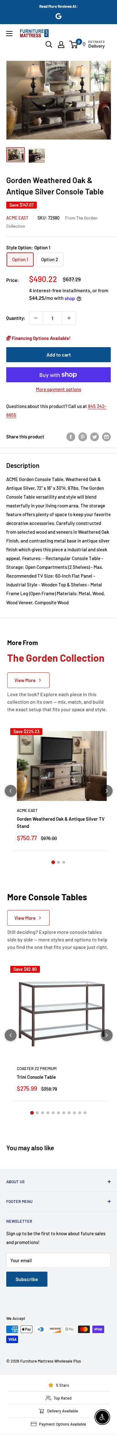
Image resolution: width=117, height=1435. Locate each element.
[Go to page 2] (58, 862)
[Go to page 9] (74, 1112)
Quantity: (15, 318)
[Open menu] (9, 33)
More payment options (58, 389)
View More (25, 680)
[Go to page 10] (79, 1112)
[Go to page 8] (69, 1112)
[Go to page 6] (58, 1112)
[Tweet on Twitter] (94, 436)
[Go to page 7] (63, 1112)
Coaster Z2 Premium (36, 1068)
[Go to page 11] (85, 1112)
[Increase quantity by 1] (69, 318)
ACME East (17, 217)
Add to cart (58, 354)
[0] (74, 44)
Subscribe (27, 1279)
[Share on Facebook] (70, 436)
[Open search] (49, 44)
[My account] (61, 44)
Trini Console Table (36, 1077)
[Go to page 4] (47, 1112)
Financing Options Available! (41, 338)
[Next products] (107, 791)
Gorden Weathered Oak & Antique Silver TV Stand (61, 822)
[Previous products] (11, 791)
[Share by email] (106, 436)
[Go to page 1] (53, 862)
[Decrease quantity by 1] (35, 318)
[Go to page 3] (63, 862)
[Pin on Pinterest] (82, 436)
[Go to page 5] (53, 1112)
